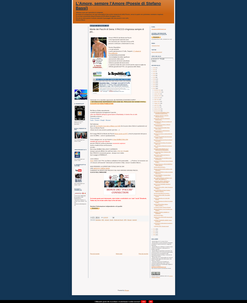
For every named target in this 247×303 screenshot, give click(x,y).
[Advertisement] (119, 238)
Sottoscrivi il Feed (156, 45)
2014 (154, 86)
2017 (154, 81)
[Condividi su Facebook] (97, 218)
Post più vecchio (143, 254)
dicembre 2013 (157, 90)
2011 (154, 231)
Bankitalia (98, 220)
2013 (154, 88)
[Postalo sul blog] (93, 218)
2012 (154, 229)
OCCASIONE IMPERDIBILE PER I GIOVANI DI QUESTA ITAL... (161, 113)
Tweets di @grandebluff (156, 52)
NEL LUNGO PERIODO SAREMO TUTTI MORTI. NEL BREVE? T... (163, 179)
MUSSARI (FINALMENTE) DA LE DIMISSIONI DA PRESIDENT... (161, 149)
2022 (154, 71)
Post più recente (94, 254)
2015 (154, 84)
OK (151, 302)
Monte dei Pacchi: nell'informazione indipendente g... (162, 131)
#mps (92, 160)
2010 (154, 232)
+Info (143, 302)
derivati (107, 220)
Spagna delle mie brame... (160, 167)
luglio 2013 (156, 99)
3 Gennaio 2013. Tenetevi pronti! (161, 226)
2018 (154, 79)
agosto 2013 (157, 97)
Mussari (129, 220)
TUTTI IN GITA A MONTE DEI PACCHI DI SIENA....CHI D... (163, 137)
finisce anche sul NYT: (121, 133)
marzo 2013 (157, 107)
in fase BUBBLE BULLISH (120, 139)
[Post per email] (113, 217)
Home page (119, 254)
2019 (154, 77)
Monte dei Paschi (118, 220)
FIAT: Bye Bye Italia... (158, 215)
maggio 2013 (157, 103)
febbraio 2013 (157, 109)
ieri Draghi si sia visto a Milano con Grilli (108, 126)
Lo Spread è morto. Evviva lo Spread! (162, 207)
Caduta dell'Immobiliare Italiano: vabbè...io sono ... (161, 205)
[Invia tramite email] (91, 218)
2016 (154, 82)
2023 (154, 69)
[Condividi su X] (95, 218)
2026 (154, 67)
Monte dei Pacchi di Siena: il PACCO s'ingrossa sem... (162, 125)
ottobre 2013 (157, 93)
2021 (154, 73)
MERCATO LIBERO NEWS (101, 168)
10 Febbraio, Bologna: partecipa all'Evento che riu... (161, 116)
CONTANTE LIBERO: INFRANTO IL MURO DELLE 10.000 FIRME (162, 182)
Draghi (111, 220)
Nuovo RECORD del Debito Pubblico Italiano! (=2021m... (162, 191)
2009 (154, 234)
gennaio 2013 (157, 110)
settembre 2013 (158, 95)
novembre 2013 (158, 92)
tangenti (134, 220)
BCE (103, 220)
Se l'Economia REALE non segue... (162, 193)
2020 (154, 75)
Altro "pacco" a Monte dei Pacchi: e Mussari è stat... (162, 155)
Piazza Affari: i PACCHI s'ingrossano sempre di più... (162, 119)
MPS (125, 220)
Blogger (127, 290)
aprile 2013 (156, 105)
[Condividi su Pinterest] (99, 218)
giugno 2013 (157, 101)
